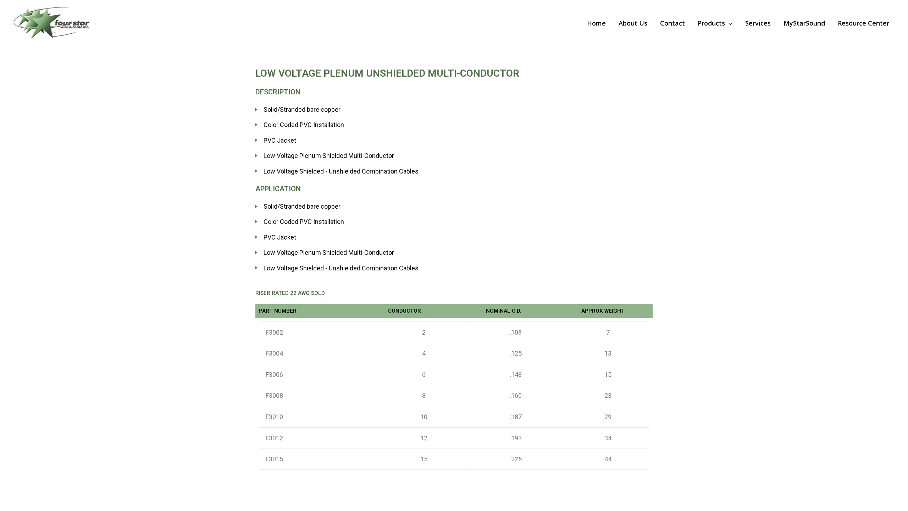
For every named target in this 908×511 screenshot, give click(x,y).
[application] (728, 23)
